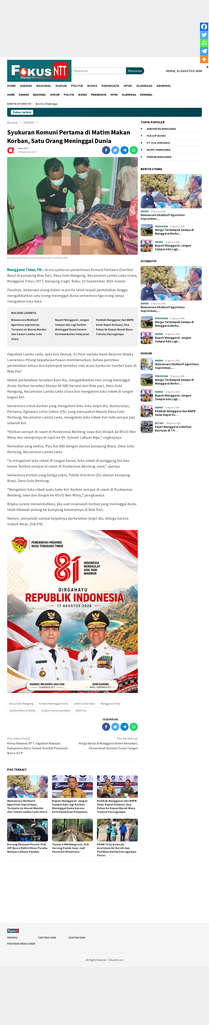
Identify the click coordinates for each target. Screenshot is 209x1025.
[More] (204, 59)
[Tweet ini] (115, 150)
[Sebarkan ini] (106, 150)
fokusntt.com (116, 960)
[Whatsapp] (204, 43)
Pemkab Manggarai (159, 157)
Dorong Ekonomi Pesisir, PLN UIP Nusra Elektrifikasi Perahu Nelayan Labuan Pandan (27, 848)
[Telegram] (204, 51)
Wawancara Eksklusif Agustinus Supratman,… (163, 217)
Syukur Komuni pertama (55, 710)
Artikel (159, 423)
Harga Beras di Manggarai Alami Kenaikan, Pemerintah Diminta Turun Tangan (108, 743)
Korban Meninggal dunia (53, 703)
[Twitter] (204, 35)
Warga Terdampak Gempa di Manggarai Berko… (174, 231)
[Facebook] (204, 27)
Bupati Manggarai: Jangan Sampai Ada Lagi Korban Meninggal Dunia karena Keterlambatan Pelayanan (70, 806)
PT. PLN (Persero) (158, 143)
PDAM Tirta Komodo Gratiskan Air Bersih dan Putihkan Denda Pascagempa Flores (116, 850)
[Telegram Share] (124, 150)
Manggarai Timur (111, 703)
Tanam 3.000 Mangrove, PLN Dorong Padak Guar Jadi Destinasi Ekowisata (70, 848)
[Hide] (207, 67)
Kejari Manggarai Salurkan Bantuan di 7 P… (173, 428)
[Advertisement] (104, 28)
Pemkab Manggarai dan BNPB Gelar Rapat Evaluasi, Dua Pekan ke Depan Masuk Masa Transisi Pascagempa (117, 806)
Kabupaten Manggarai (161, 129)
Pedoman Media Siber (21, 943)
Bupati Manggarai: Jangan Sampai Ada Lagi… (173, 247)
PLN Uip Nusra (156, 136)
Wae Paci (81, 710)
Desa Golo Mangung (21, 703)
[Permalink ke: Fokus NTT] (11, 150)
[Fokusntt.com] (39, 70)
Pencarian (135, 71)
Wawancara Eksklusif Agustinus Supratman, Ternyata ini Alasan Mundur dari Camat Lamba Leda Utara (28, 329)
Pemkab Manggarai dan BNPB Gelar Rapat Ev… (175, 413)
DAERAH (145, 211)
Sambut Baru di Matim (22, 710)
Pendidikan (161, 226)
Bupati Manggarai (158, 150)
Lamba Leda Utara (84, 703)
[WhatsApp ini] (134, 150)
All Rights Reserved (96, 960)
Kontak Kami (77, 937)
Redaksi (12, 937)
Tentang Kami (47, 937)
